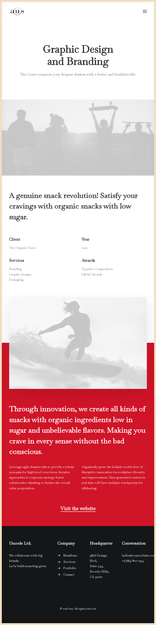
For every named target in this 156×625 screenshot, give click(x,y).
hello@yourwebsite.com (139, 555)
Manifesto (70, 555)
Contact (68, 574)
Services (69, 562)
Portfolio (69, 568)
